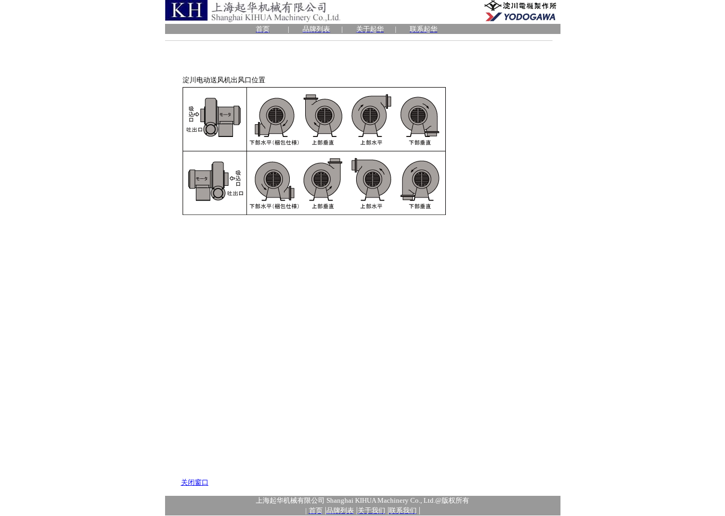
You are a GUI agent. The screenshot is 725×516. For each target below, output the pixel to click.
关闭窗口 (195, 482)
